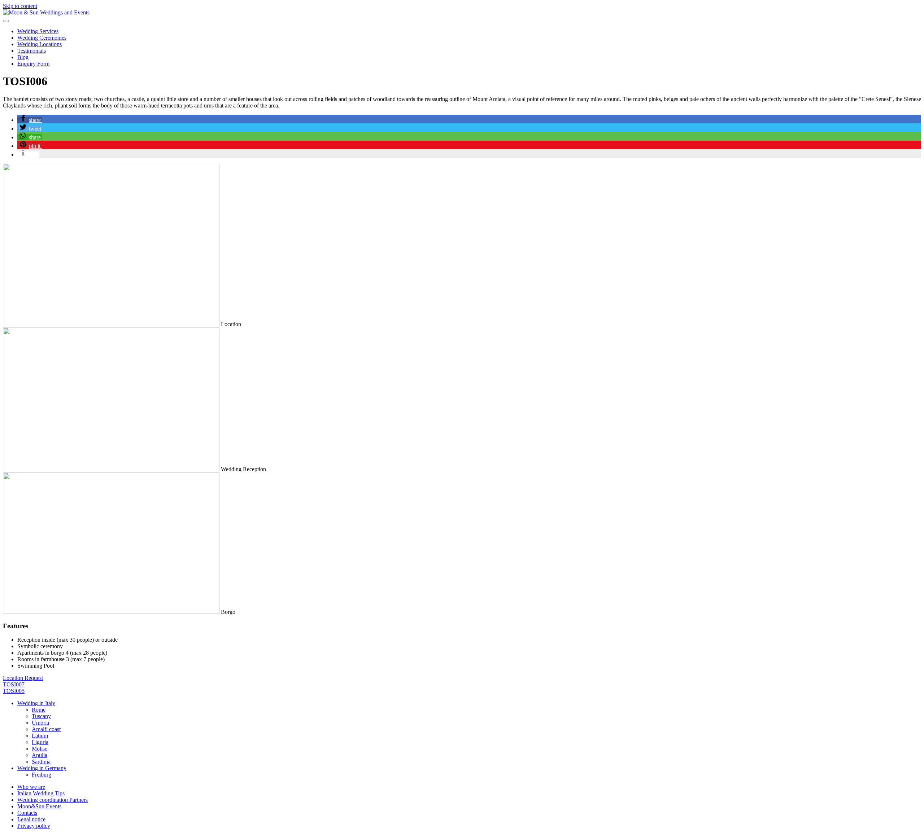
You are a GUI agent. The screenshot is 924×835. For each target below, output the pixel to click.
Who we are (31, 787)
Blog (23, 57)
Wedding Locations (39, 44)
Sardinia (41, 762)
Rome (38, 710)
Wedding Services (37, 31)
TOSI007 (14, 684)
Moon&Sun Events (39, 806)
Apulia (39, 755)
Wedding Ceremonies (41, 38)
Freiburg (41, 775)
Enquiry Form (33, 64)
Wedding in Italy (36, 703)
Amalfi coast (46, 729)
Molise (39, 749)
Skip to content (20, 6)
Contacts (27, 813)
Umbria (40, 723)
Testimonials (31, 51)
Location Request (23, 678)
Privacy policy (33, 826)
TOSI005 (14, 691)
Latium (40, 736)
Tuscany (41, 716)
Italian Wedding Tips (41, 793)
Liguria (40, 742)
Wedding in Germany (41, 768)
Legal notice (31, 819)
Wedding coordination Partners (52, 800)
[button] (29, 120)
